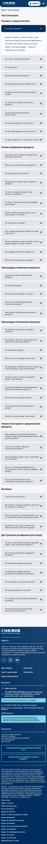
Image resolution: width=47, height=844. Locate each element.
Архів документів (9, 676)
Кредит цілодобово (8, 817)
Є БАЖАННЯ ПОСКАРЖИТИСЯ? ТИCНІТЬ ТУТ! (23, 749)
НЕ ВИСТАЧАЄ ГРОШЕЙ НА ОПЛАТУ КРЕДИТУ (23, 758)
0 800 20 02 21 (11, 689)
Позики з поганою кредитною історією (14, 814)
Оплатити (28, 672)
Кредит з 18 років (7, 803)
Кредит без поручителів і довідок (12, 820)
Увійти (35, 3)
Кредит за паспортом (8, 837)
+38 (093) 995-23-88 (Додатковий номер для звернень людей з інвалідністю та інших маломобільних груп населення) (24, 694)
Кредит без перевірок (8, 829)
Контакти (28, 668)
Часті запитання (9, 672)
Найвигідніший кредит (9, 806)
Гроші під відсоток (7, 809)
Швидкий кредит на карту (10, 840)
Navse (3, 10)
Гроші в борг (5, 800)
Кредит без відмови (8, 823)
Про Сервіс (6, 668)
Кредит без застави (7, 835)
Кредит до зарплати (8, 811)
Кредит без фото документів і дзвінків (14, 826)
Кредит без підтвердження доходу (13, 832)
